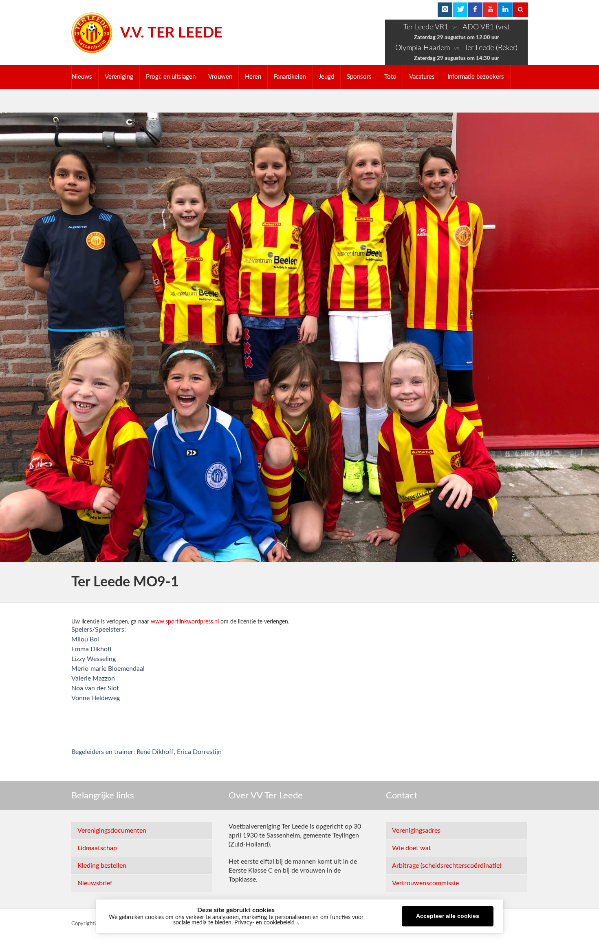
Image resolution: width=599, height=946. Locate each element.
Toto (390, 77)
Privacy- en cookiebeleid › (266, 923)
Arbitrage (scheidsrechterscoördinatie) (446, 865)
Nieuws (82, 77)
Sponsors (359, 77)
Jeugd (326, 77)
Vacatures (422, 77)
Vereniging (119, 77)
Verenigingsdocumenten (111, 830)
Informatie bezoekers (475, 77)
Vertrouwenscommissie (425, 883)
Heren (253, 77)
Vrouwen (220, 77)
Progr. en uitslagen (171, 77)
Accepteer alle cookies (447, 916)
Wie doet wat (411, 848)
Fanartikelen (290, 77)
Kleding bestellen (101, 865)
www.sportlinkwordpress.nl (185, 622)
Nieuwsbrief (94, 883)
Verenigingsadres (416, 830)
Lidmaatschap (97, 848)
